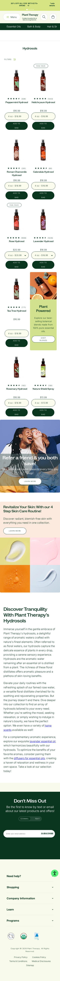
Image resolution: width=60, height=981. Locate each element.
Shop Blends (43, 339)
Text (37, 819)
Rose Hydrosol (16, 241)
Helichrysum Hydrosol (43, 102)
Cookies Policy (39, 957)
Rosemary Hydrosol (16, 389)
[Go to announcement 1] (27, 9)
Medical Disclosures (41, 961)
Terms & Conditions (18, 961)
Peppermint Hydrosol (17, 102)
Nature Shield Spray (43, 389)
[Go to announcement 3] (31, 9)
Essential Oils (14, 26)
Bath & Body (33, 26)
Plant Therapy (33, 948)
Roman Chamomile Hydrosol (17, 173)
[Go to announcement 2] (29, 9)
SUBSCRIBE (47, 833)
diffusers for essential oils (29, 758)
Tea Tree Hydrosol (16, 311)
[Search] (44, 17)
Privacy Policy (21, 957)
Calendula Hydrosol (43, 172)
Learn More (30, 481)
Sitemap (30, 965)
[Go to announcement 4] (33, 9)
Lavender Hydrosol (43, 241)
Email (25, 819)
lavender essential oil (43, 741)
